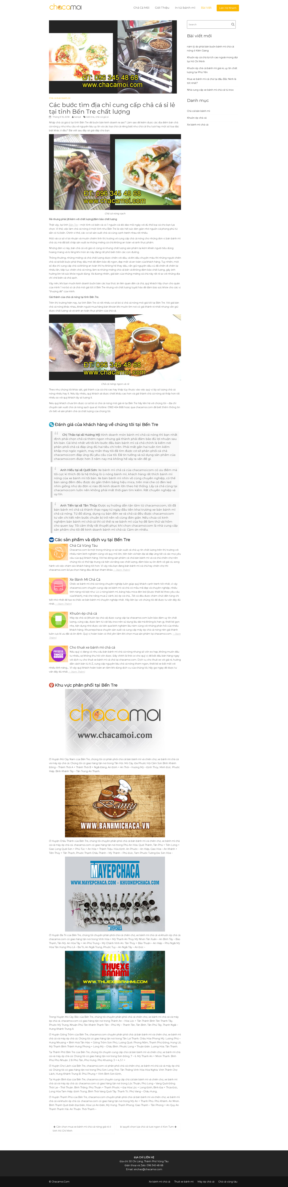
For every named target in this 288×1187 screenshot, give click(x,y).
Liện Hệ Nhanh (227, 7)
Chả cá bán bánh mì (59, 98)
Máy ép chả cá (206, 1181)
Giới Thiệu (162, 7)
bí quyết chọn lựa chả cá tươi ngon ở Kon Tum (147, 1126)
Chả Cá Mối (141, 7)
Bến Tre (73, 224)
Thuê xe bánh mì (184, 1181)
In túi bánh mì (185, 7)
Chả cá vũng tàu (227, 1181)
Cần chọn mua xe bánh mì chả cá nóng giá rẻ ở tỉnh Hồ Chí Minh (82, 1128)
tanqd (77, 117)
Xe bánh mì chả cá (197, 124)
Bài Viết (206, 7)
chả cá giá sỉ (102, 117)
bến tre (90, 117)
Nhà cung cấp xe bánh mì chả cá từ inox (210, 89)
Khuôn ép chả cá (196, 117)
